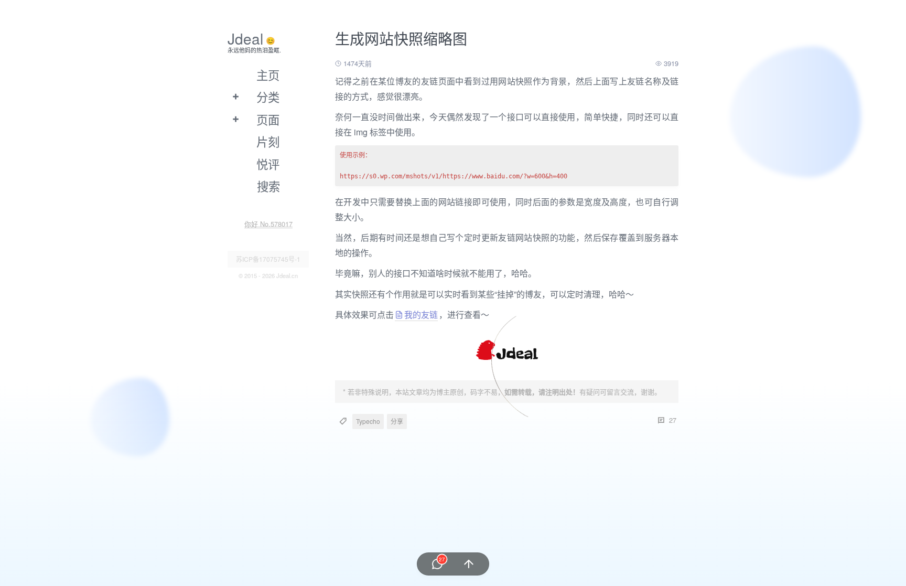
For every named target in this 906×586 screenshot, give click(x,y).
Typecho (368, 421)
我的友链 (421, 314)
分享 (397, 421)
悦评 (267, 163)
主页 (267, 74)
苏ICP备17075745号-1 (268, 258)
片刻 (267, 141)
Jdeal (245, 38)
